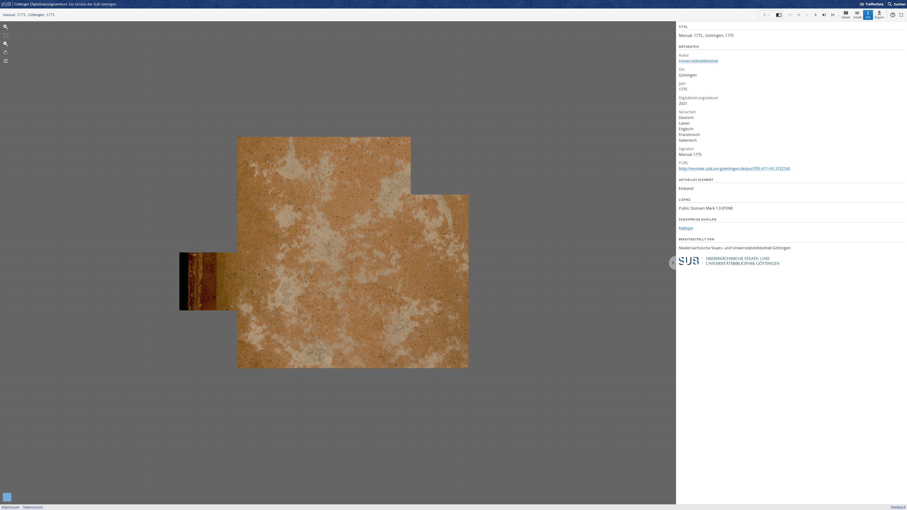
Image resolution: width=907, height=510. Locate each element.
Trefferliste (871, 4)
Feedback (898, 507)
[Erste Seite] (790, 15)
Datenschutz (33, 507)
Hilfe (893, 15)
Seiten (846, 17)
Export (879, 17)
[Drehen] (5, 52)
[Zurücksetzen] (5, 35)
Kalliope (686, 228)
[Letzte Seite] (832, 15)
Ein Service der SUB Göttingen (92, 4)
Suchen (896, 4)
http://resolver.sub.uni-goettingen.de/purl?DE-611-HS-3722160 (734, 168)
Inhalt (857, 17)
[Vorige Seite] (807, 15)
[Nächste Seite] (815, 15)
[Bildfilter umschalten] (5, 61)
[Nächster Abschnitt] (824, 15)
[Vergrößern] (5, 27)
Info (868, 17)
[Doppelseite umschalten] (778, 15)
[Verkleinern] (5, 44)
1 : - (766, 14)
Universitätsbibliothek (698, 61)
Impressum (10, 507)
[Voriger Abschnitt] (798, 15)
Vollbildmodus (901, 15)
